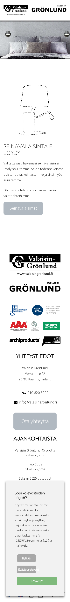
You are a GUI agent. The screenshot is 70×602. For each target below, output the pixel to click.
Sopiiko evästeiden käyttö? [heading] (30, 495)
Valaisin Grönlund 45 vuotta (35, 450)
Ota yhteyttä (35, 421)
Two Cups (35, 464)
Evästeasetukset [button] (27, 569)
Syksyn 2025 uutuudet (35, 478)
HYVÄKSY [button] (37, 581)
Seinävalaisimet (23, 208)
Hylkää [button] (26, 558)
